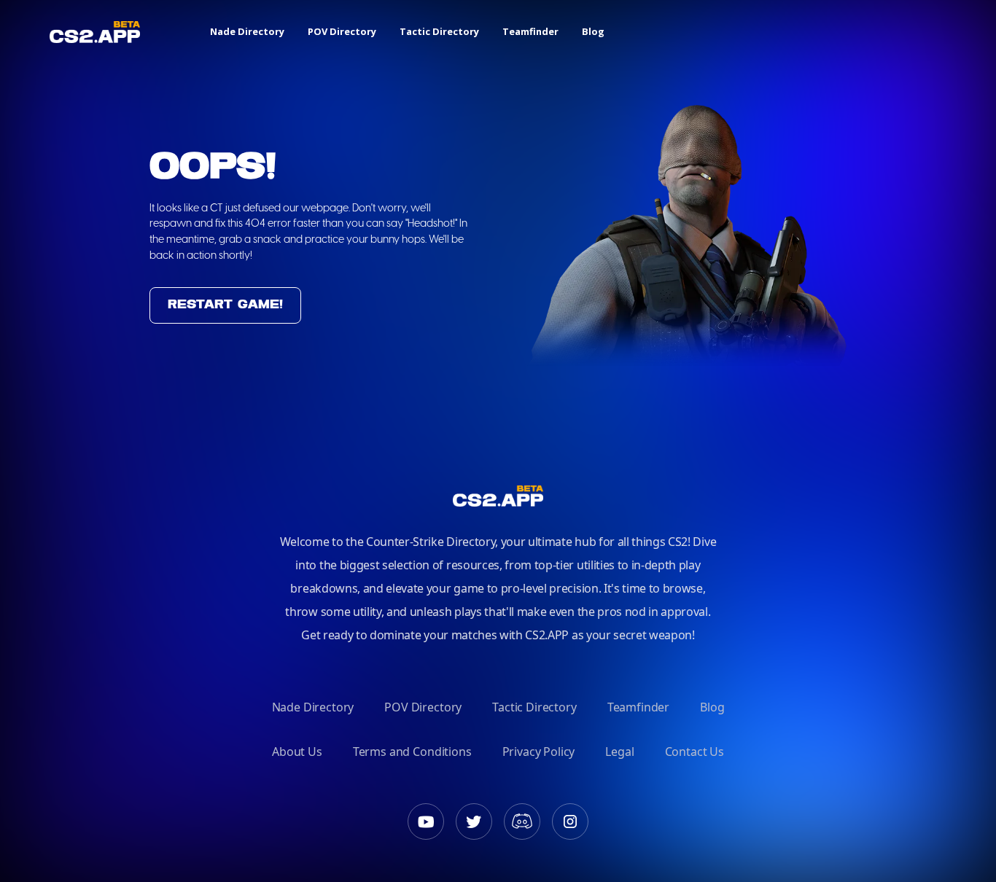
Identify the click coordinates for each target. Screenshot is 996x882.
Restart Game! (225, 305)
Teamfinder (530, 31)
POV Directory (342, 31)
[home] (95, 31)
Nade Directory (247, 31)
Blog (593, 31)
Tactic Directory (439, 31)
